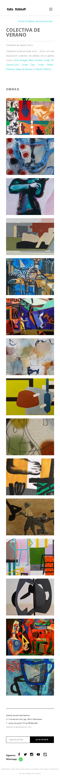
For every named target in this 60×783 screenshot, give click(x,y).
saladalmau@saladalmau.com (19, 727)
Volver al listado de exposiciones (35, 21)
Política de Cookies (33, 773)
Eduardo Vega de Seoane (19, 69)
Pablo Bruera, (36, 60)
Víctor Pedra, (45, 64)
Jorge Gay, (28, 64)
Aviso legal (44, 769)
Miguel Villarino (43, 69)
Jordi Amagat (20, 60)
